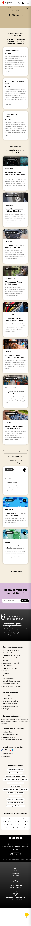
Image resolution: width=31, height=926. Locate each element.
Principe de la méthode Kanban (13, 115)
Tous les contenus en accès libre (12, 740)
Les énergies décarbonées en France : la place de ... (15, 514)
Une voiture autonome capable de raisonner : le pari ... (15, 174)
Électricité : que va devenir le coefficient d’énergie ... (15, 210)
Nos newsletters (8, 754)
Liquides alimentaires (12, 51)
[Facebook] (2, 750)
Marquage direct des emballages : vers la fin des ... (15, 356)
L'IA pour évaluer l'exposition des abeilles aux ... (15, 283)
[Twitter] (6, 750)
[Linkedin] (13, 750)
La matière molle (11, 483)
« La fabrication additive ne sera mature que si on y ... (14, 247)
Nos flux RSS (6, 756)
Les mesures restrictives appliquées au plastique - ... (14, 547)
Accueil (3, 8)
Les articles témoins (9, 737)
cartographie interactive (16, 719)
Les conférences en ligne (10, 734)
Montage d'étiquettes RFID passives (14, 82)
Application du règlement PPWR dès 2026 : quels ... (14, 427)
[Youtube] (10, 750)
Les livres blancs (7, 732)
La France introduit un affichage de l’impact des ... (14, 320)
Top (5, 818)
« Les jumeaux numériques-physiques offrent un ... (14, 393)
